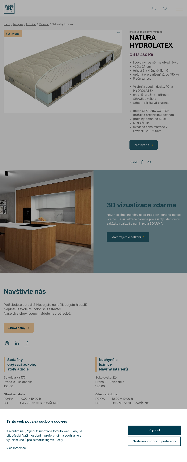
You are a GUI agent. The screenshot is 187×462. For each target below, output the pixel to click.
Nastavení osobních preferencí (154, 441)
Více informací (16, 448)
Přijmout (154, 430)
